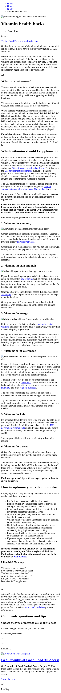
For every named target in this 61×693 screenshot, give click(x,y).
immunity (5, 387)
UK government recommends (18, 171)
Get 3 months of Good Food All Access (30, 660)
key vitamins (27, 279)
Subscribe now (8, 679)
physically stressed (25, 242)
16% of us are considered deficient (28, 168)
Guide (10, 9)
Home (10, 3)
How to (10, 6)
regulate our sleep (28, 387)
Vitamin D (6, 294)
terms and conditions (35, 607)
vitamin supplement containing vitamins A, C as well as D (26, 187)
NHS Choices (20, 556)
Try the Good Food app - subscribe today (20, 41)
